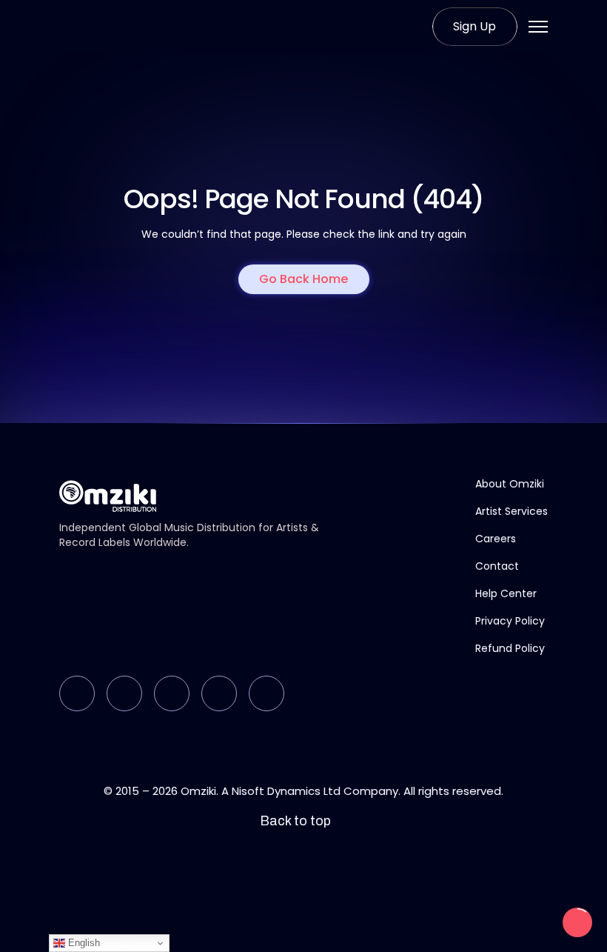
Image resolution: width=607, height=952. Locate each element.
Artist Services (511, 511)
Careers (495, 538)
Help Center (506, 593)
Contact (497, 566)
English (82, 942)
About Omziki (509, 483)
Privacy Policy (510, 620)
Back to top (295, 821)
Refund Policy (510, 648)
